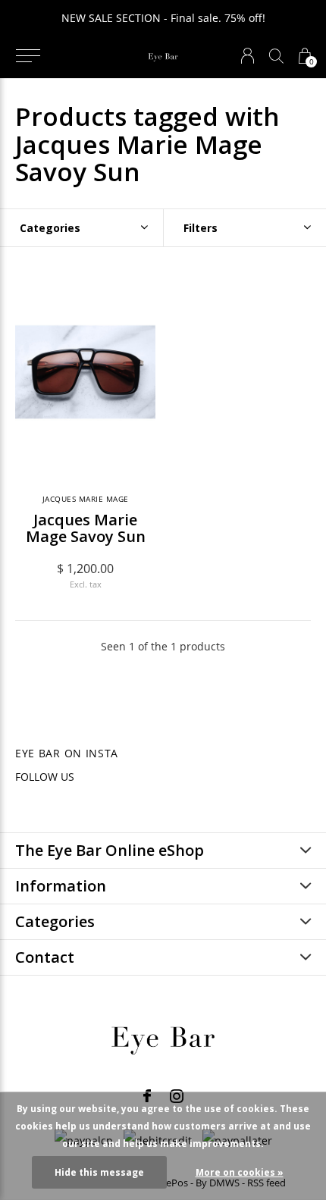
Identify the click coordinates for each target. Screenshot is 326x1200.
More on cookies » (240, 1172)
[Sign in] (247, 55)
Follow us (44, 776)
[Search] (276, 55)
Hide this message (99, 1172)
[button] (27, 56)
